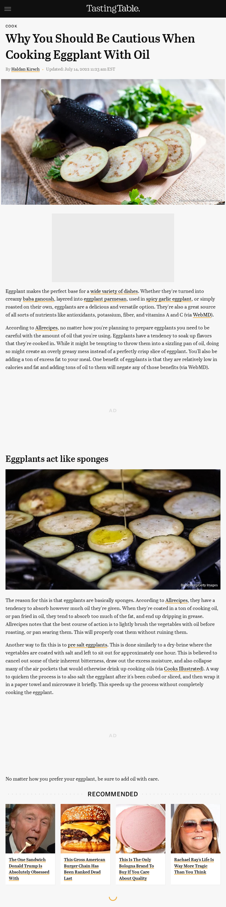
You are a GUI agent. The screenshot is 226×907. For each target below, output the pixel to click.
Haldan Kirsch (25, 69)
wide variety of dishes (114, 290)
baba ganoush (38, 298)
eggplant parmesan (105, 298)
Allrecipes (46, 327)
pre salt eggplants (87, 644)
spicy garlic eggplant (169, 298)
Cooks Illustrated (183, 668)
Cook (11, 26)
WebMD (202, 314)
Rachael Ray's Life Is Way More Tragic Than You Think (194, 866)
